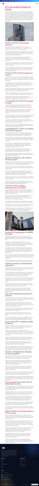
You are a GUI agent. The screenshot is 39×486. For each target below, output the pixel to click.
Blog (2, 467)
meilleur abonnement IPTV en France (15, 186)
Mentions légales (23, 460)
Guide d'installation (4, 464)
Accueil (2, 460)
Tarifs (2, 462)
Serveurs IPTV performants (15, 232)
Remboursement (23, 465)
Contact (2, 465)
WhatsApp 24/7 (5, 477)
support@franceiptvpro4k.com (8, 474)
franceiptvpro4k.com (6, 479)
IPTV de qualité (10, 382)
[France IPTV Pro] (19, 448)
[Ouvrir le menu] (37, 3)
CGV (20, 462)
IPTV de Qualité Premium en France (18, 8)
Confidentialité (22, 464)
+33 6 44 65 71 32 (6, 472)
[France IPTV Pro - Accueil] (2, 4)
